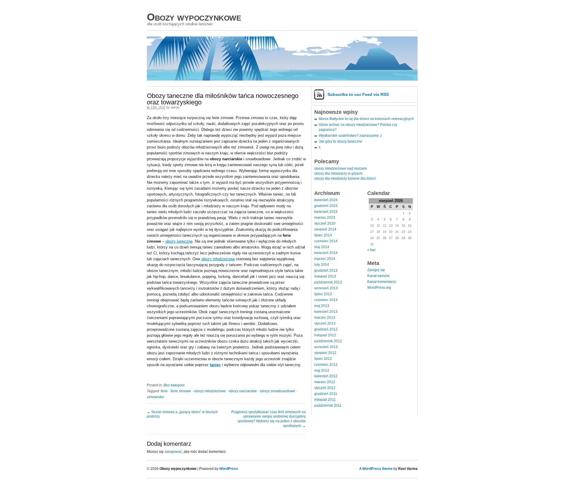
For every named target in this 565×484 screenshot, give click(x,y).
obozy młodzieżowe (218, 259)
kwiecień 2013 (326, 312)
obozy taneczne (178, 241)
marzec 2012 (324, 382)
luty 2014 (321, 265)
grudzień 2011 (325, 394)
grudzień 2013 (326, 270)
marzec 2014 (324, 259)
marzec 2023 (324, 218)
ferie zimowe (181, 391)
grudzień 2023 (326, 206)
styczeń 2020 (324, 223)
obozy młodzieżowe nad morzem (340, 168)
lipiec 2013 (323, 294)
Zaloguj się (376, 270)
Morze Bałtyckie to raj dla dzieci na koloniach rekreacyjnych (366, 119)
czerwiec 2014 (326, 241)
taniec (215, 365)
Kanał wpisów (378, 276)
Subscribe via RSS (358, 94)
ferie (164, 391)
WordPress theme (377, 469)
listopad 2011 (325, 400)
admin (175, 107)
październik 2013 (328, 282)
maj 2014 (321, 247)
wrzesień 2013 (326, 288)
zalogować (173, 452)
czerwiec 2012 (326, 365)
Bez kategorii (174, 385)
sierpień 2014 (325, 229)
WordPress (228, 469)
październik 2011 (328, 405)
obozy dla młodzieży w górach (338, 173)
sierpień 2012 (325, 353)
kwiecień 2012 (326, 376)
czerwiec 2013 (326, 300)
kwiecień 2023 (326, 212)
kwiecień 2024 (326, 200)
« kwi (371, 250)
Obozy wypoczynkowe (194, 17)
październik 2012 (328, 341)
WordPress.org (379, 288)
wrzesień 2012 (326, 347)
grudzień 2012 (326, 329)
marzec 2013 (324, 318)
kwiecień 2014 (326, 253)
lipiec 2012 (323, 359)
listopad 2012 (325, 335)
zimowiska (155, 397)
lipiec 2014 (323, 235)
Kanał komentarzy (381, 282)
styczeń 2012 (324, 388)
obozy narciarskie (243, 391)
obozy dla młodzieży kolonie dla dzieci (345, 178)
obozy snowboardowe (277, 391)
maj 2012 (321, 370)
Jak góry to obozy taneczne (340, 141)
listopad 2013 (325, 276)
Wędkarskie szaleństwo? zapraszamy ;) (350, 135)
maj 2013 (321, 306)
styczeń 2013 (324, 323)
